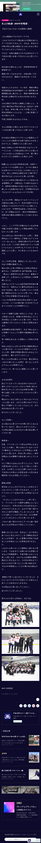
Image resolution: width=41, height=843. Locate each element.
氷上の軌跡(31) (6, 694)
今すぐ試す (26, 9)
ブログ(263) (14, 694)
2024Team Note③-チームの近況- (14, 736)
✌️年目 (4, 753)
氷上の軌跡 (5, 20)
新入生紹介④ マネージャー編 (12, 770)
